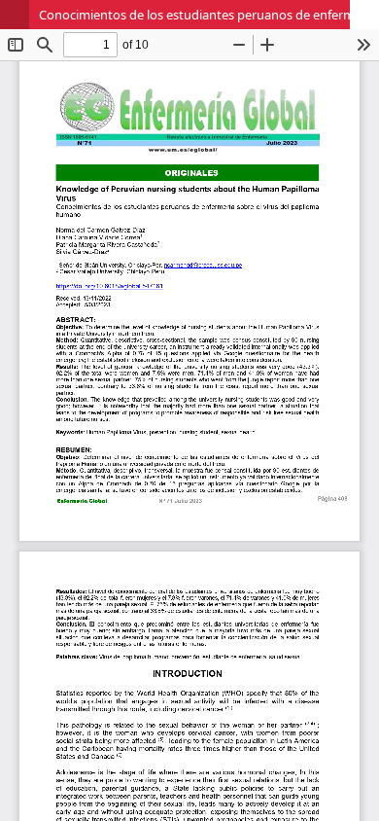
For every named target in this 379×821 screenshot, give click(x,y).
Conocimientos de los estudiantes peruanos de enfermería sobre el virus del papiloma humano (209, 14)
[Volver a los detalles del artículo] (14, 14)
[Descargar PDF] (364, 14)
